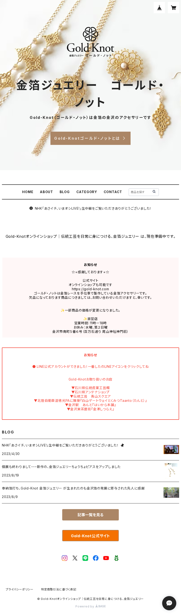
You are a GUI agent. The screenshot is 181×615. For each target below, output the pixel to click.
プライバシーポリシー (19, 589)
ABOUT (46, 192)
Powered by (85, 606)
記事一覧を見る (90, 514)
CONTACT (113, 192)
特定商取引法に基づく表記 (58, 589)
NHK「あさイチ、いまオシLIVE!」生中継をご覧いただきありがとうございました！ (93, 208)
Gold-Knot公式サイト (90, 535)
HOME (27, 192)
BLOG (65, 192)
